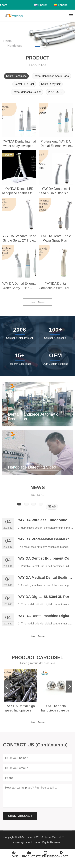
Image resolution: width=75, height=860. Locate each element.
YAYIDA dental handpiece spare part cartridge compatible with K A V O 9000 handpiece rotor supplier (21, 708)
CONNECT (61, 856)
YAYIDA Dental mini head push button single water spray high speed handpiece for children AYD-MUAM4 (56, 191)
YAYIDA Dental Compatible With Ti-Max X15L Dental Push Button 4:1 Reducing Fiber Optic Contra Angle (56, 286)
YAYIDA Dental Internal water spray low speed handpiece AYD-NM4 (19, 144)
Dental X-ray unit (51, 83)
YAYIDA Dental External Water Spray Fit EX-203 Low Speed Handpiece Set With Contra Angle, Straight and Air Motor (19, 286)
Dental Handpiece (16, 75)
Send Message (20, 815)
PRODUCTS (55, 91)
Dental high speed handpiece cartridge (56, 708)
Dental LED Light (24, 83)
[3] (37, 35)
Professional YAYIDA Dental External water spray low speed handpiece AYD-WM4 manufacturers (55, 144)
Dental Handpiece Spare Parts (51, 75)
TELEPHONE (45, 856)
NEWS (52, 506)
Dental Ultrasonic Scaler (27, 91)
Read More (37, 302)
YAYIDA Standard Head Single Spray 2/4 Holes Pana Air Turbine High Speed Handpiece (19, 238)
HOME (14, 856)
